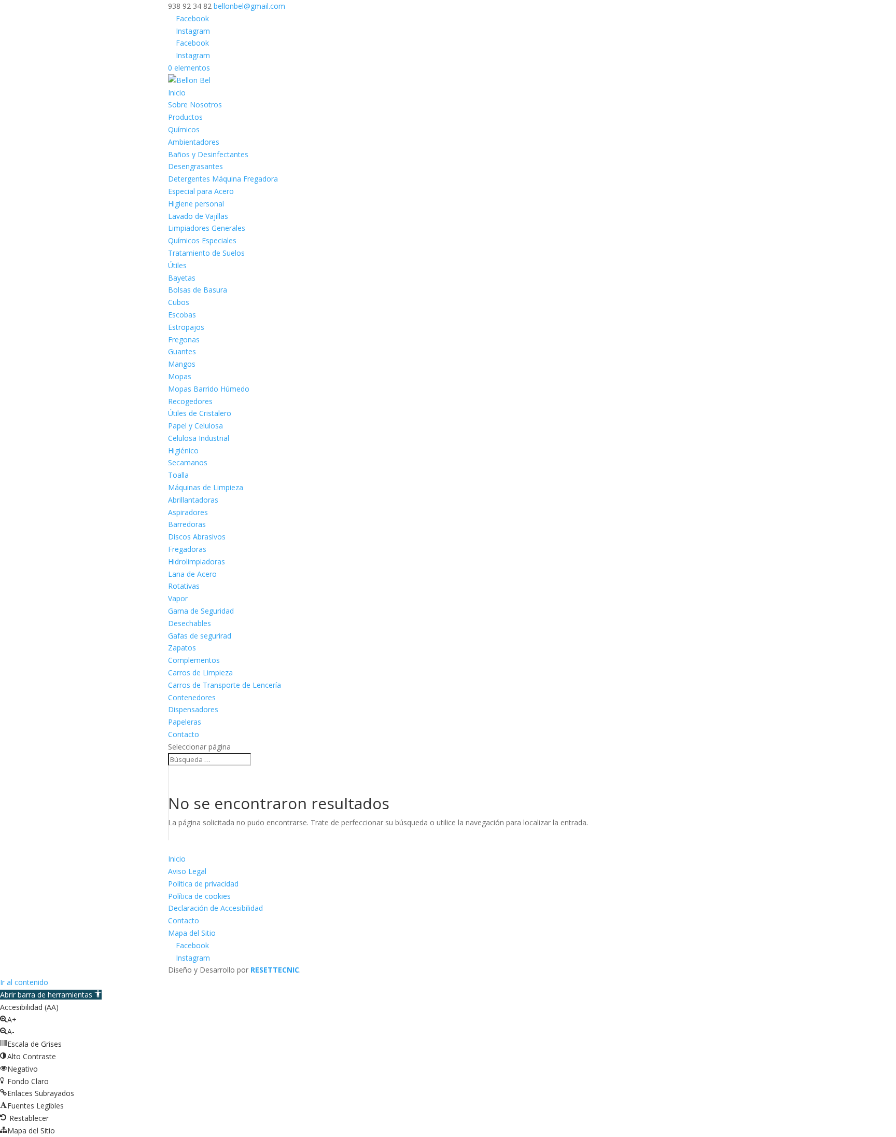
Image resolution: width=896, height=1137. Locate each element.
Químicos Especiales (202, 240)
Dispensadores (193, 709)
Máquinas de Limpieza (205, 487)
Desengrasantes (195, 166)
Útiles (177, 265)
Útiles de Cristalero (199, 413)
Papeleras (184, 722)
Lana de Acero (192, 574)
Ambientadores (193, 142)
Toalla (178, 475)
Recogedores (190, 401)
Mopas (179, 376)
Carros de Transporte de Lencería (224, 685)
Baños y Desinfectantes (208, 154)
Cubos (178, 302)
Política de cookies (199, 896)
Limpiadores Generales (206, 228)
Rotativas (184, 586)
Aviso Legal (187, 871)
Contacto (183, 734)
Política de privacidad (203, 884)
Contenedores (192, 697)
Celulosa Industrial (198, 438)
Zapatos (182, 648)
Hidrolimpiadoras (196, 561)
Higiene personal (196, 204)
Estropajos (186, 327)
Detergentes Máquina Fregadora (223, 179)
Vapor (178, 598)
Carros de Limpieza (200, 672)
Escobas (182, 315)
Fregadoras (187, 549)
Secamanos (187, 462)
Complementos (194, 660)
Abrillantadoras (193, 500)
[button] (51, 995)
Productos (185, 117)
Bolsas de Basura (197, 290)
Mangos (181, 364)
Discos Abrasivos (197, 537)
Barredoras (187, 524)
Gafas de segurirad (199, 636)
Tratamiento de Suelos (206, 253)
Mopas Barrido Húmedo (208, 389)
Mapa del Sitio (192, 933)
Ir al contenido (24, 982)
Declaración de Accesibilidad (215, 908)
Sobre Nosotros (195, 104)
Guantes (182, 351)
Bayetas (181, 278)
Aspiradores (188, 512)
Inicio (177, 93)
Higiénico (183, 450)
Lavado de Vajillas (198, 216)
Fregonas (184, 339)
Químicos (184, 129)
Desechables (189, 623)
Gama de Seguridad (201, 611)
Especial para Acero (201, 191)
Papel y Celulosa (195, 426)
